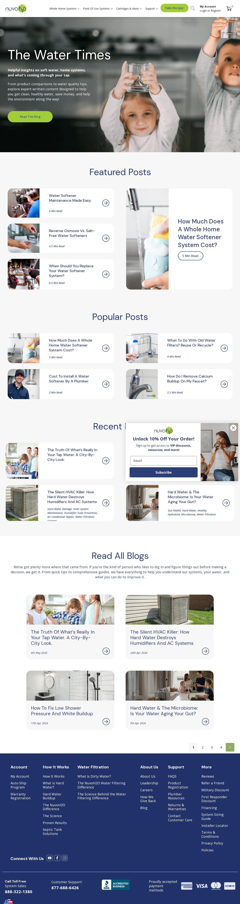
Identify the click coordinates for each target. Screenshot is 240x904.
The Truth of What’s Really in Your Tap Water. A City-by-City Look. (63, 637)
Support (150, 8)
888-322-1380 (18, 891)
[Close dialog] (233, 427)
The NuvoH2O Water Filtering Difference (101, 785)
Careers (146, 790)
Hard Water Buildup (52, 796)
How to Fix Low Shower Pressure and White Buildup (62, 711)
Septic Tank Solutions (52, 832)
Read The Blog (30, 117)
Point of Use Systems (96, 8)
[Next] (230, 747)
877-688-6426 (65, 887)
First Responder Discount (214, 799)
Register (216, 10)
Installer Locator (214, 826)
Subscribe (163, 472)
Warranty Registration (20, 796)
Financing (209, 808)
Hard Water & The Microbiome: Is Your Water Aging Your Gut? (164, 711)
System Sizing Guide (212, 817)
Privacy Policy (212, 843)
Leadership (149, 783)
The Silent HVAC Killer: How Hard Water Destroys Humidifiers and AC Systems (162, 637)
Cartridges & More (127, 8)
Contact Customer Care (180, 818)
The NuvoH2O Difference (54, 807)
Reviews (207, 776)
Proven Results (55, 823)
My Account (19, 776)
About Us (147, 776)
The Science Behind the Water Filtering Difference (101, 796)
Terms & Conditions (210, 834)
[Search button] (192, 8)
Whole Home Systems (63, 8)
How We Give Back (148, 799)
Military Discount (215, 790)
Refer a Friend (212, 783)
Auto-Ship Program (18, 785)
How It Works (53, 776)
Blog (144, 808)
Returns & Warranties (177, 807)
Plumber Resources (176, 796)
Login (203, 10)
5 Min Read (190, 256)
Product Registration (178, 785)
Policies (207, 850)
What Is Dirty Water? (94, 776)
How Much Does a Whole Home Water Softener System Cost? (201, 233)
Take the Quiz (174, 8)
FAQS (172, 776)
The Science (52, 816)
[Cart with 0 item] (229, 8)
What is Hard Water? (53, 785)
